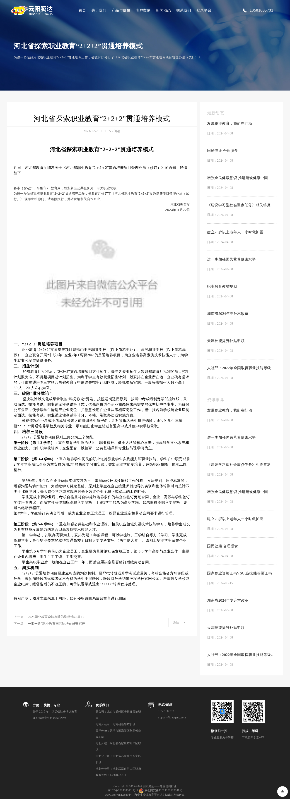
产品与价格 (121, 10)
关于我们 (98, 10)
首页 (82, 10)
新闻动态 (163, 10)
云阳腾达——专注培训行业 (160, 786)
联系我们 (183, 10)
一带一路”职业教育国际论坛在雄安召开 (56, 623)
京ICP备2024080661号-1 (123, 790)
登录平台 (203, 10)
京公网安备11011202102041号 (163, 790)
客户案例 (143, 10)
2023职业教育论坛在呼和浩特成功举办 (56, 617)
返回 (176, 622)
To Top (282, 791)
